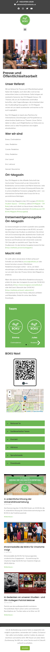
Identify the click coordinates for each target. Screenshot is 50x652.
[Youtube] (31, 8)
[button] (25, 29)
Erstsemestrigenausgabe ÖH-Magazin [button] (23, 219)
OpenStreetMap (38, 411)
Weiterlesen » (8, 517)
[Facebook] (18, 8)
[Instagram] (23, 8)
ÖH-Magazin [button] (14, 175)
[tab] (25, 134)
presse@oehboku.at (31, 262)
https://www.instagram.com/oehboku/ (28, 285)
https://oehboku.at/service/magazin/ (19, 248)
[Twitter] (27, 8)
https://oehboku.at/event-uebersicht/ (19, 290)
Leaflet (28, 411)
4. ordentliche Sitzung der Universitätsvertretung (18, 500)
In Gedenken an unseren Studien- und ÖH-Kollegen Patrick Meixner (24, 599)
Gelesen (25, 648)
